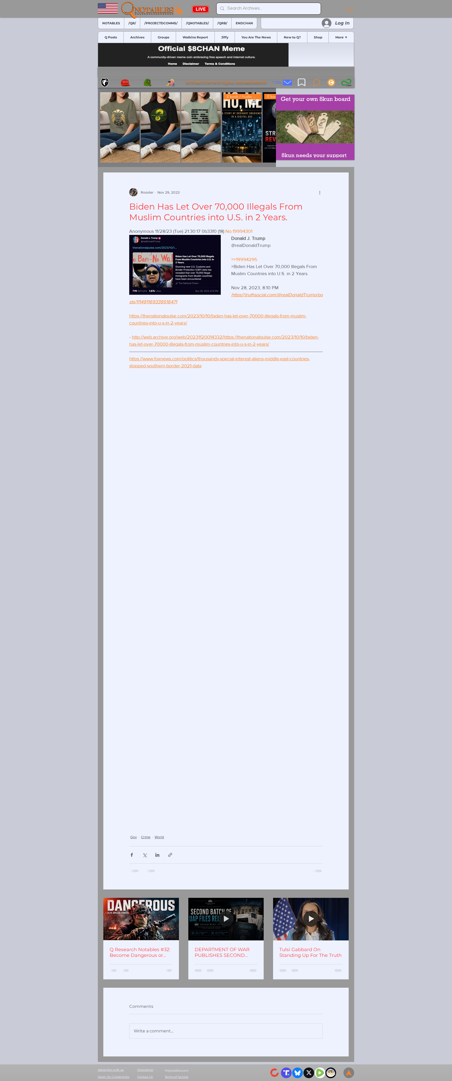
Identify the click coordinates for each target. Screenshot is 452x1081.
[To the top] (348, 1072)
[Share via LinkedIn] (157, 854)
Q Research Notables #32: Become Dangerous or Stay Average (140, 952)
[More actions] (320, 192)
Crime (145, 837)
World (159, 837)
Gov (133, 837)
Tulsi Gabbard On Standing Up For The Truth (310, 952)
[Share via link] (170, 854)
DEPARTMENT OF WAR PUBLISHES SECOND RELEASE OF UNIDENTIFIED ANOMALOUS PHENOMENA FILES (222, 952)
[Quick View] (120, 127)
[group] (187, 127)
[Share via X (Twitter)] (144, 854)
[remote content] (226, 591)
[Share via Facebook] (131, 854)
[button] (350, 8)
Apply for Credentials (113, 1077)
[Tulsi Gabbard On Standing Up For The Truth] (311, 919)
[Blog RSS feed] (179, 11)
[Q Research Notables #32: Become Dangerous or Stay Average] (141, 919)
